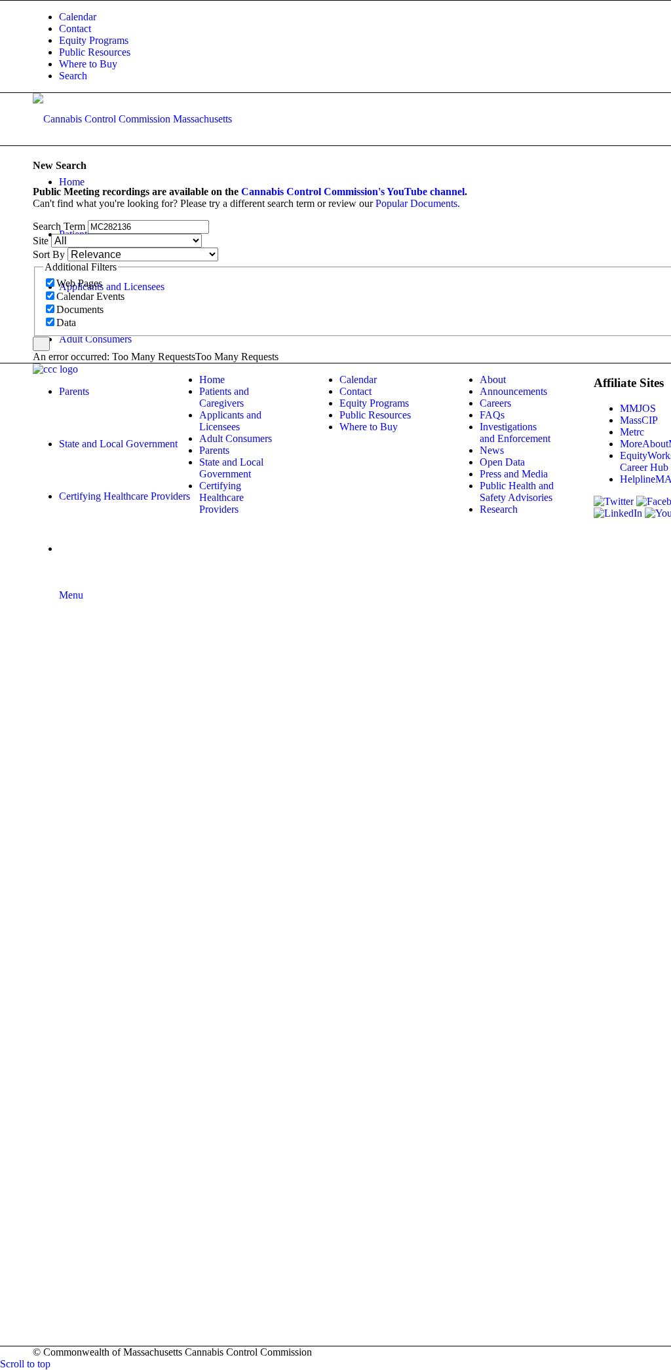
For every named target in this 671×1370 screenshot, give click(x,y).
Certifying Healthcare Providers (221, 497)
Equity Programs (93, 40)
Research (499, 509)
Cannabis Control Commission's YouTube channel (353, 191)
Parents (214, 450)
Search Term (59, 226)
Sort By (49, 254)
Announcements (513, 391)
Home (212, 379)
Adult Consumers (235, 438)
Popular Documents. (417, 203)
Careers (495, 403)
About (493, 379)
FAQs (492, 414)
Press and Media (514, 473)
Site (40, 240)
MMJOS (638, 408)
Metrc (632, 431)
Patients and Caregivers (224, 397)
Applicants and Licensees (230, 420)
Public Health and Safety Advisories (517, 491)
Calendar (77, 16)
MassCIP (639, 420)
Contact (75, 28)
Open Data (502, 462)
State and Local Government (231, 467)
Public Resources (94, 52)
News (492, 450)
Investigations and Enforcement (515, 432)
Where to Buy (88, 63)
